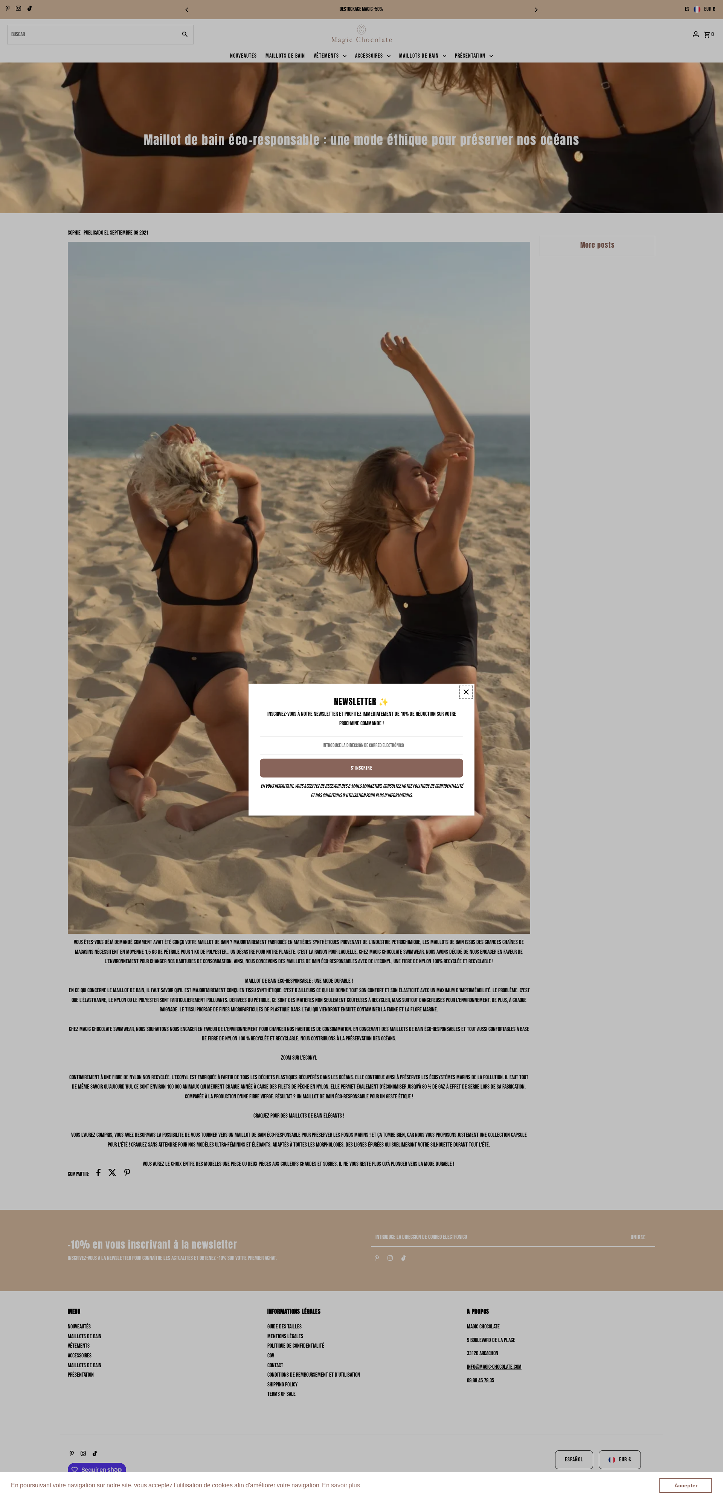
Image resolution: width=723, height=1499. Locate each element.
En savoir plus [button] (341, 1485)
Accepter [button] (685, 1485)
